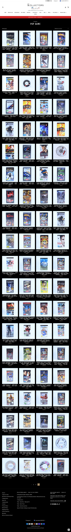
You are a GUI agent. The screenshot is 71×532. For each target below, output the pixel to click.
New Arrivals (17, 12)
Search (3, 492)
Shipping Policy (5, 509)
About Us (4, 500)
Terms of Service (5, 511)
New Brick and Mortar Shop (8, 496)
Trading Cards (63, 12)
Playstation (35, 12)
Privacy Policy (5, 505)
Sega (40, 12)
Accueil (35, 21)
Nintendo (28, 12)
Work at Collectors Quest (7, 515)
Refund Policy (5, 507)
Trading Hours (5, 498)
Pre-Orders (23, 12)
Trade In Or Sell (5, 494)
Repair (35, 14)
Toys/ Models (55, 12)
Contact (3, 503)
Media (49, 12)
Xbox (45, 12)
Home (5, 12)
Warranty (4, 513)
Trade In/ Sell (10, 12)
